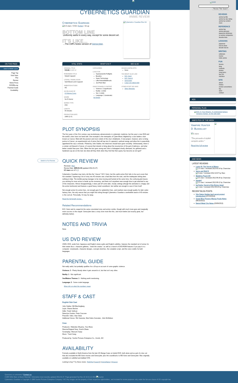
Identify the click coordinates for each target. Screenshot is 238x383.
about (221, 82)
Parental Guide (13, 88)
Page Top (14, 73)
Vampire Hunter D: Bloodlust (200, 126)
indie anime (223, 58)
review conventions (225, 87)
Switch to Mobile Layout (11, 68)
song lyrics (222, 72)
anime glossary (224, 31)
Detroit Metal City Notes (205, 203)
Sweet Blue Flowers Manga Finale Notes (211, 199)
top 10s (221, 74)
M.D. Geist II (129, 78)
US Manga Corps (70, 93)
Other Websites (130, 88)
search (97, 362)
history (221, 84)
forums (221, 64)
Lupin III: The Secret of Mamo (207, 167)
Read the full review (199, 145)
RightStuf (90, 362)
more (220, 23)
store (220, 91)
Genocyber (97, 44)
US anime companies (226, 35)
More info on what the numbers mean (77, 286)
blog (220, 66)
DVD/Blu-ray (13, 85)
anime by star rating (225, 19)
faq (220, 89)
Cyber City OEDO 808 (132, 83)
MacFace (222, 76)
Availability (14, 90)
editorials (222, 54)
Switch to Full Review (48, 160)
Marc (73, 166)
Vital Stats (14, 75)
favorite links (223, 37)
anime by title (223, 17)
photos (221, 70)
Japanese (222, 43)
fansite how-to (223, 47)
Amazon (115, 362)
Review (15, 80)
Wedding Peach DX (203, 176)
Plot (16, 78)
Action (80, 26)
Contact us (27, 375)
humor (221, 56)
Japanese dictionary (225, 33)
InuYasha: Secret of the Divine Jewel (210, 185)
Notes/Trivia (14, 83)
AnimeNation (105, 362)
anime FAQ (222, 29)
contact (221, 93)
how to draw (223, 45)
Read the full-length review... (72, 199)
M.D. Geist (128, 76)
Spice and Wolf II (202, 171)
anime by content (224, 21)
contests (221, 68)
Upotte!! (199, 180)
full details (96, 97)
